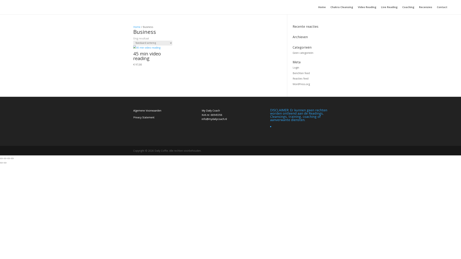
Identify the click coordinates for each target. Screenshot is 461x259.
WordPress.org (301, 84)
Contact (442, 7)
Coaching (408, 7)
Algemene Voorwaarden (147, 110)
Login (296, 67)
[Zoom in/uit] (1, 158)
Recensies (425, 7)
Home (322, 7)
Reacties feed (300, 78)
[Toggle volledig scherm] (5, 158)
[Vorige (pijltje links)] (1, 162)
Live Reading (389, 7)
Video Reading (367, 7)
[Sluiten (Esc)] (12, 158)
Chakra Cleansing (341, 7)
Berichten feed (301, 73)
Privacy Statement (144, 117)
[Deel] (8, 158)
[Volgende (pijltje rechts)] (5, 162)
